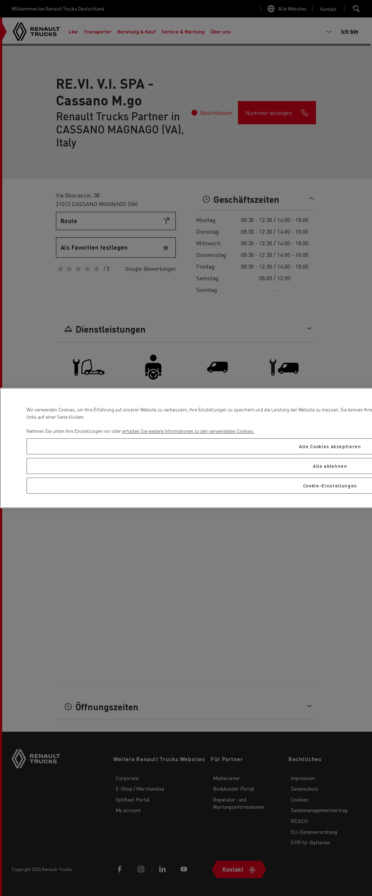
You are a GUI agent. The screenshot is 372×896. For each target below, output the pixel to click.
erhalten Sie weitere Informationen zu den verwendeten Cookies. (188, 431)
